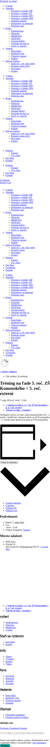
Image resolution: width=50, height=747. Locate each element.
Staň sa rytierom (13, 61)
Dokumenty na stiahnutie (22, 23)
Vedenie (9, 48)
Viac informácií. (39, 743)
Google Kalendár (13, 503)
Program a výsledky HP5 (22, 16)
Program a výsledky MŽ (21, 11)
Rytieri (8, 28)
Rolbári (14, 58)
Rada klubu (16, 51)
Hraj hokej (15, 68)
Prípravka (15, 33)
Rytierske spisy (17, 26)
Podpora (9, 150)
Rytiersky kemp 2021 (20, 66)
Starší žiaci (16, 38)
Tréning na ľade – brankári (18, 410)
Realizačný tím (17, 53)
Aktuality (10, 8)
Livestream (10, 267)
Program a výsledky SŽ (21, 13)
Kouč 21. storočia (19, 46)
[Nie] (11, 746)
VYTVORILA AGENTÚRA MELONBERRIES (22, 733)
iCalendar (10, 505)
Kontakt (9, 160)
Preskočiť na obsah (8, 1)
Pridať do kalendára (9, 462)
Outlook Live (11, 510)
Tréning (26, 530)
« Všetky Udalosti (8, 371)
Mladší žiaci (16, 36)
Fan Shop (10, 158)
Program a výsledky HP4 (22, 18)
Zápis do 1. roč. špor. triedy (23, 63)
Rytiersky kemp (18, 250)
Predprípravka (17, 31)
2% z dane (15, 155)
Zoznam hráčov (18, 41)
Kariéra (14, 71)
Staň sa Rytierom (13, 245)
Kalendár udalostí (19, 21)
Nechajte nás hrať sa (20, 43)
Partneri (14, 153)
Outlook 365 (11, 508)
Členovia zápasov (19, 56)
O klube (9, 6)
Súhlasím (5, 745)
